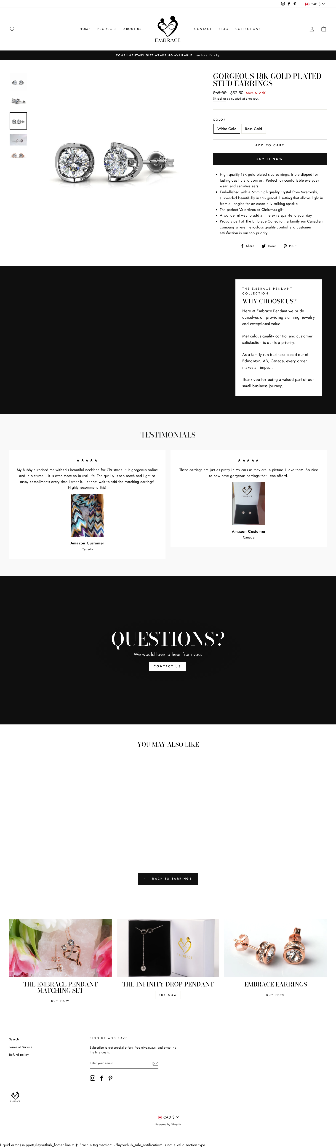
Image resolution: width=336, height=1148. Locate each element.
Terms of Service (20, 1047)
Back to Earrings (171, 879)
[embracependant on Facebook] (101, 1078)
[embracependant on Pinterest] (110, 1078)
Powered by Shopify (168, 1124)
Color (219, 120)
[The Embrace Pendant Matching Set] (60, 948)
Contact (203, 29)
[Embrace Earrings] (275, 948)
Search (14, 1039)
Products (107, 29)
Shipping (219, 98)
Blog (223, 29)
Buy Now (60, 1001)
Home (85, 29)
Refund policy (19, 1054)
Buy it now (269, 159)
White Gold (226, 128)
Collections (248, 29)
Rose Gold (253, 128)
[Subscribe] (155, 1063)
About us (132, 29)
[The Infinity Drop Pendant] (168, 948)
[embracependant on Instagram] (92, 1078)
